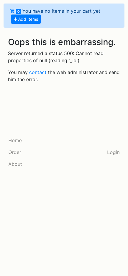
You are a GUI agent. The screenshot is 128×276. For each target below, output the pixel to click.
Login (113, 152)
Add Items (27, 19)
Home (15, 140)
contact (37, 72)
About (15, 164)
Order (14, 152)
